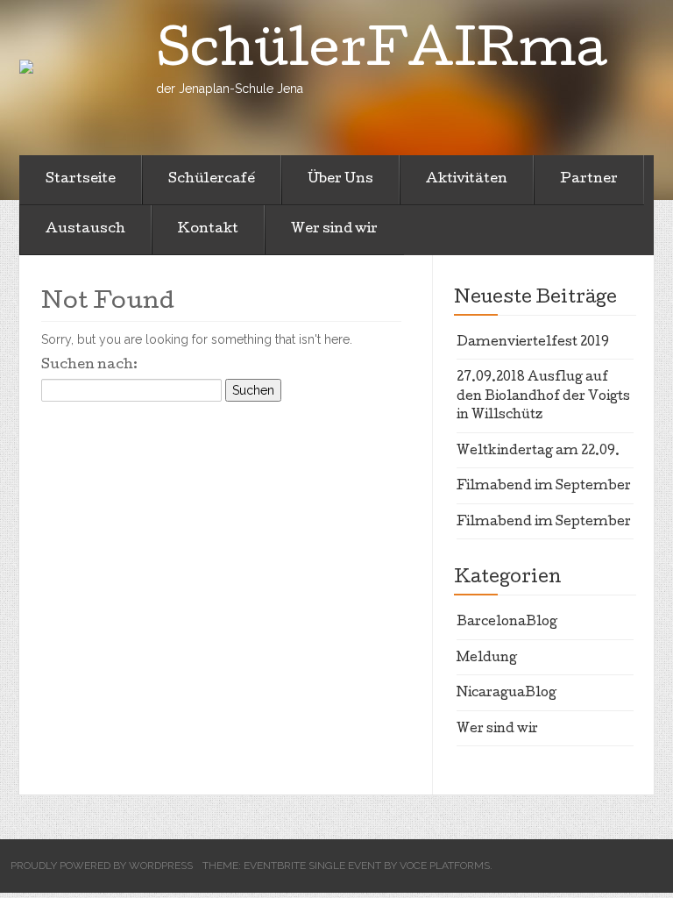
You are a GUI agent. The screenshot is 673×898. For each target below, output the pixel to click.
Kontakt (208, 230)
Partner (589, 180)
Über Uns (340, 180)
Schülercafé (211, 180)
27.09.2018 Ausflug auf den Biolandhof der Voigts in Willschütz (543, 397)
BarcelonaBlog (507, 622)
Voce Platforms (445, 865)
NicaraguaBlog (506, 694)
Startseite (81, 180)
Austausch (85, 230)
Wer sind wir (334, 230)
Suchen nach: (89, 366)
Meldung (487, 658)
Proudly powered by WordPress (102, 865)
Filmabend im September (544, 487)
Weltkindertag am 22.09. (538, 451)
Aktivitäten (466, 180)
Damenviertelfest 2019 (533, 343)
